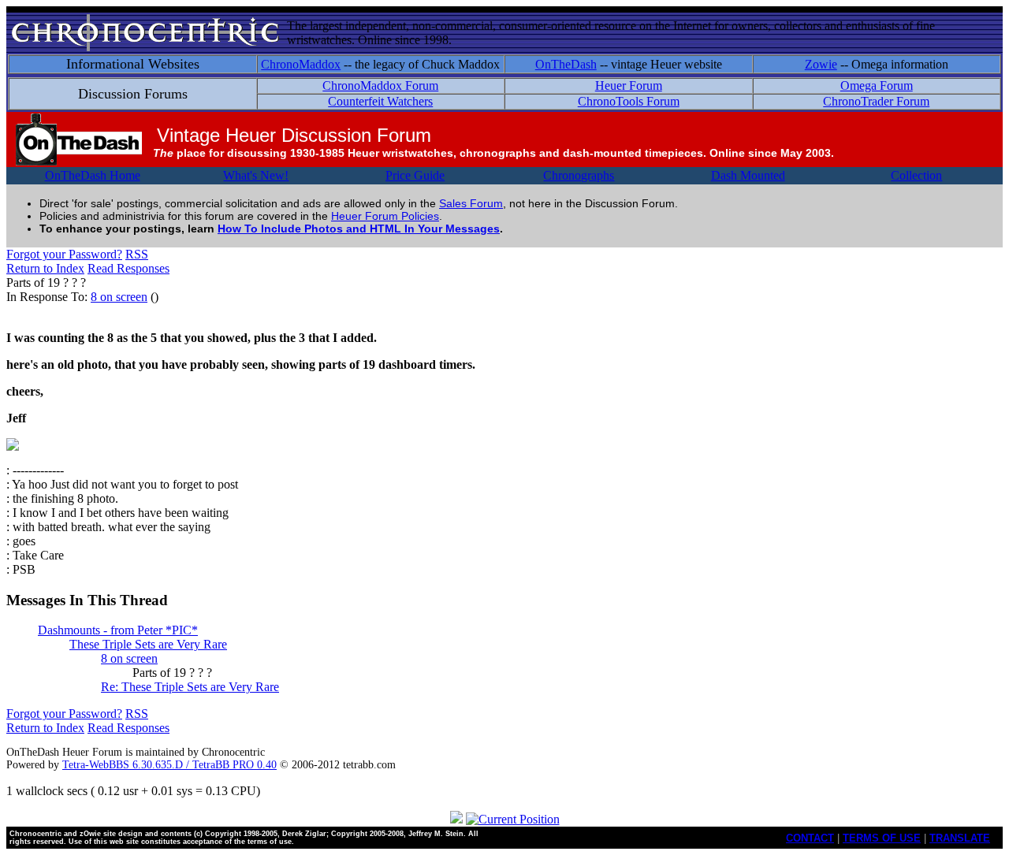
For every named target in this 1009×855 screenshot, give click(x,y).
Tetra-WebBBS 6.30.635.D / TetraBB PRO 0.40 (169, 765)
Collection (916, 175)
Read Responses (128, 268)
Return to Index (45, 268)
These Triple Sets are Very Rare (148, 644)
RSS (136, 254)
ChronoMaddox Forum (380, 85)
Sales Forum (471, 203)
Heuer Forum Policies (385, 216)
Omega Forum (876, 85)
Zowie (821, 64)
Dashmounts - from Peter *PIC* (118, 630)
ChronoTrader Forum (876, 101)
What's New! (256, 175)
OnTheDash (566, 64)
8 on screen (119, 296)
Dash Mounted (748, 175)
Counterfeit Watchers (380, 101)
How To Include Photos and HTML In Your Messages (359, 228)
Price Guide (415, 175)
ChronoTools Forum (628, 101)
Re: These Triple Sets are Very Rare (190, 686)
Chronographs (578, 175)
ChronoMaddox (301, 64)
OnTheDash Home (92, 175)
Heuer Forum (628, 85)
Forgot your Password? (64, 254)
